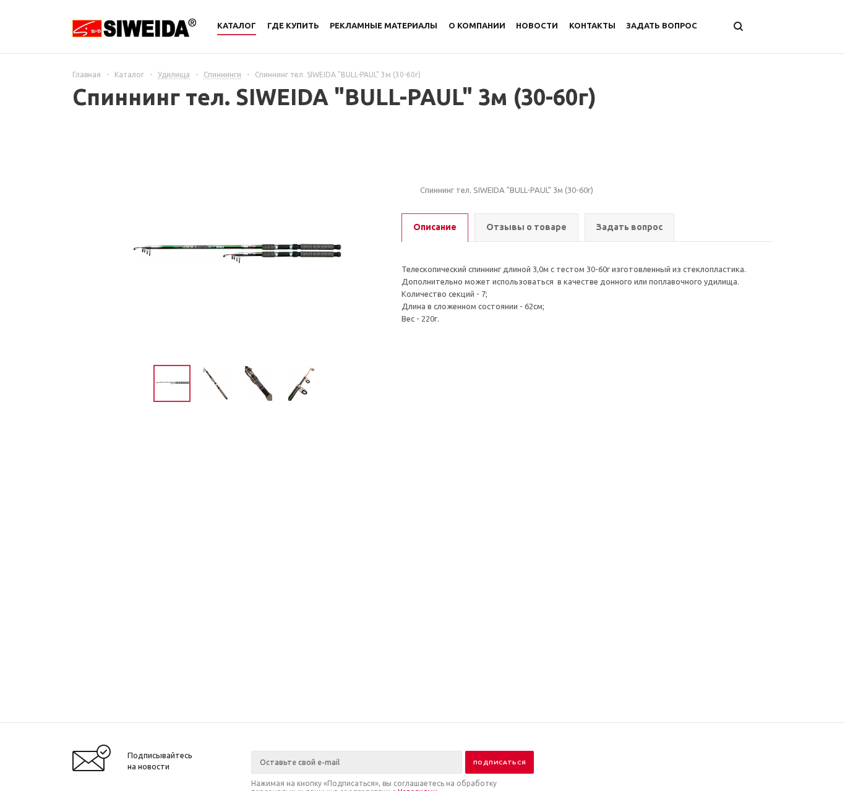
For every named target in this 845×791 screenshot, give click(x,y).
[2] (438, 164)
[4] (463, 164)
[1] (426, 164)
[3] (451, 164)
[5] (476, 164)
